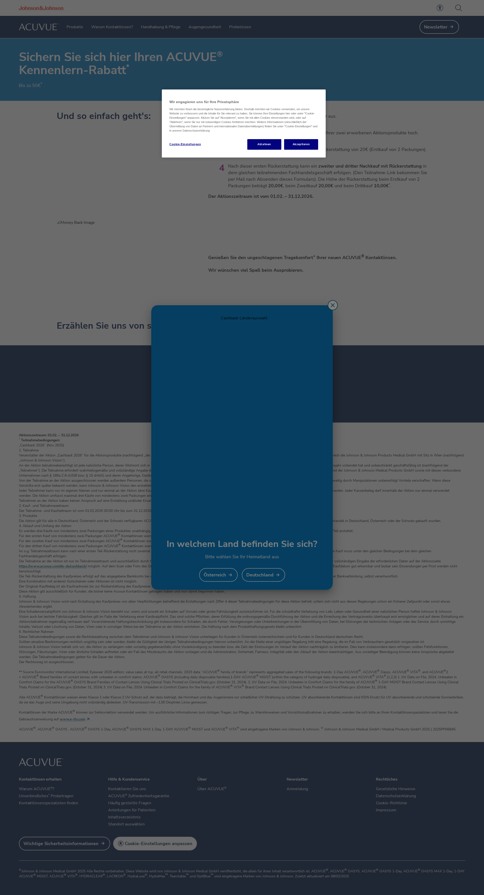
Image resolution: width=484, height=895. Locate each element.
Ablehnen (264, 144)
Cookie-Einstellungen (185, 144)
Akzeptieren (301, 144)
